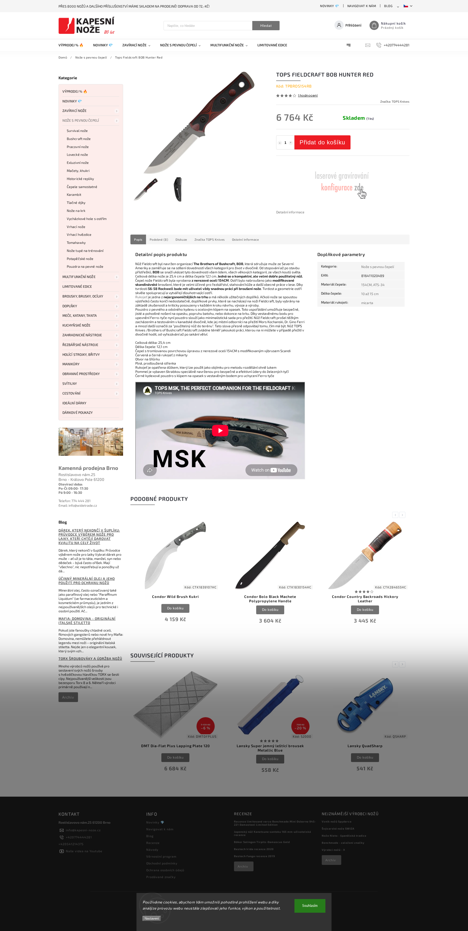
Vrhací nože (76, 227)
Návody (152, 850)
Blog (388, 6)
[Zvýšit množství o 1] (291, 143)
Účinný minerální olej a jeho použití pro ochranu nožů (86, 580)
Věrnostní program (161, 856)
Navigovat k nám (361, 6)
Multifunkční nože (79, 277)
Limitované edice (77, 286)
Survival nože (77, 131)
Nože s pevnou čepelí (80, 120)
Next (403, 515)
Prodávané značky (161, 877)
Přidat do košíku (322, 142)
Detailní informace (290, 212)
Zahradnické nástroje (82, 335)
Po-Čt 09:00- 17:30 (73, 488)
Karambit (74, 194)
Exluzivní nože (78, 162)
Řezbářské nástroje (80, 345)
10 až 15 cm (370, 294)
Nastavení (152, 918)
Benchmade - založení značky (343, 842)
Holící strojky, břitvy (81, 354)
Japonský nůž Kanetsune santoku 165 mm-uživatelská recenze (272, 833)
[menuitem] (73, 45)
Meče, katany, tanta (79, 315)
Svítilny (69, 383)
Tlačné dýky (76, 202)
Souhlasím (310, 905)
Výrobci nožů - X (333, 849)
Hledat (266, 26)
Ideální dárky (74, 403)
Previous (396, 515)
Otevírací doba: (70, 484)
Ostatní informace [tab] (245, 239)
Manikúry (70, 364)
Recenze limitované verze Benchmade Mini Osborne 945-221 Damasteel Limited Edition (275, 823)
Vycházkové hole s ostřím (87, 219)
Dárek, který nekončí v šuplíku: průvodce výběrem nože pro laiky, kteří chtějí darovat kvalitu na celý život (89, 536)
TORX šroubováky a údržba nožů (90, 658)
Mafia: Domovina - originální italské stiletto (87, 620)
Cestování (71, 393)
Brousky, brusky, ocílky (82, 296)
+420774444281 (79, 837)
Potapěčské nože (80, 259)
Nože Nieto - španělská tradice (344, 835)
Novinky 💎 (329, 6)
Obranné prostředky (81, 374)
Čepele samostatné (82, 187)
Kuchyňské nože (76, 325)
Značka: (395, 101)
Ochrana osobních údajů (165, 870)
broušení (165, 284)
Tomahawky (76, 242)
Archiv (68, 697)
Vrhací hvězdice (79, 234)
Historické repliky (80, 179)
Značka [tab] (210, 239)
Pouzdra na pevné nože (85, 266)
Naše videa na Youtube (84, 851)
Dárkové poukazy (77, 412)
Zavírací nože (74, 111)
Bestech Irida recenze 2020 (254, 849)
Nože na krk (76, 210)
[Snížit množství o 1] (280, 143)
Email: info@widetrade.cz (77, 505)
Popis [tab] (138, 239)
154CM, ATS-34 (373, 285)
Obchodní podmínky (161, 863)
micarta (367, 303)
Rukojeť (141, 297)
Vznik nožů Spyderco (336, 821)
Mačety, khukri (78, 170)
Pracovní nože (78, 147)
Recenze (153, 843)
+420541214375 (71, 844)
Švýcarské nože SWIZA (338, 828)
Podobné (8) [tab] (159, 239)
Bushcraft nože (79, 139)
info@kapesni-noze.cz (83, 830)
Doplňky (69, 306)
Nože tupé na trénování (85, 250)
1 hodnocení (308, 95)
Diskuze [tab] (181, 239)
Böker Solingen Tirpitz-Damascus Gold (262, 841)
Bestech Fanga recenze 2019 (254, 856)
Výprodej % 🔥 (74, 91)
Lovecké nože (77, 154)
